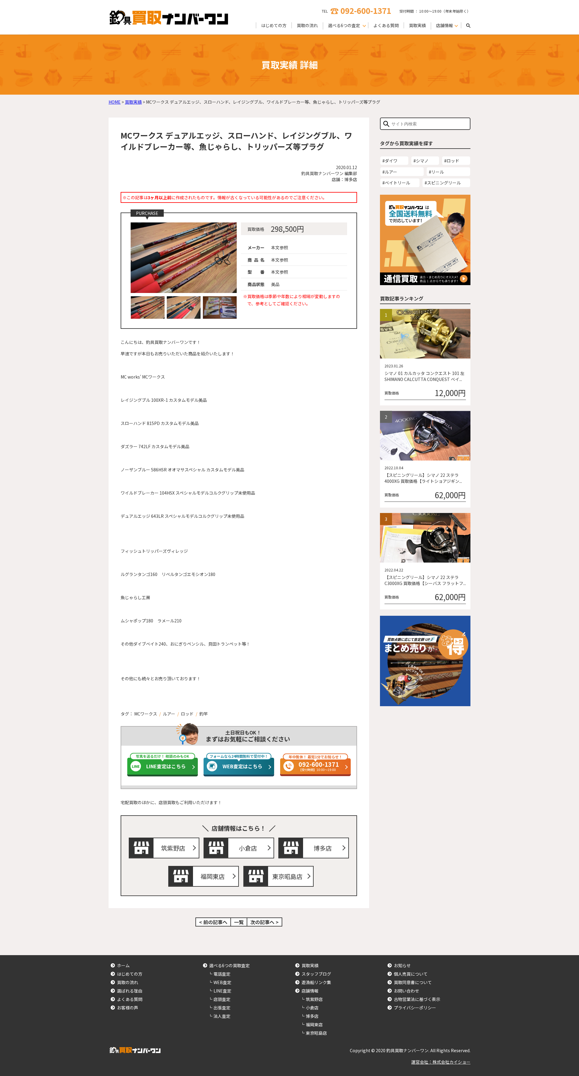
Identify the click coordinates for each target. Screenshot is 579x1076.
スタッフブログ (316, 974)
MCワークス (145, 714)
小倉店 (248, 848)
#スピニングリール (443, 183)
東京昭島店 (287, 876)
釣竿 (203, 714)
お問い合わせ (406, 991)
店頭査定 (222, 999)
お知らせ (402, 965)
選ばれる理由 (129, 991)
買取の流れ (307, 25)
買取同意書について (413, 982)
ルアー (169, 714)
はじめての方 (273, 25)
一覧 (239, 922)
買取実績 (417, 25)
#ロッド (451, 161)
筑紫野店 (173, 848)
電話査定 (222, 974)
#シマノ (421, 161)
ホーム (123, 965)
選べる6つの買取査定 (229, 965)
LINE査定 (222, 991)
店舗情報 (310, 991)
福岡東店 (213, 876)
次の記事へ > (264, 922)
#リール (436, 172)
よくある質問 (386, 25)
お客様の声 (127, 1008)
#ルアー (389, 172)
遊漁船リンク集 (316, 982)
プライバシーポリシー (415, 1008)
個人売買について (411, 974)
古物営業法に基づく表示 (417, 999)
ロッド (187, 714)
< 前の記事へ (213, 922)
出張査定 (222, 1008)
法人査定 (222, 1016)
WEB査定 (222, 982)
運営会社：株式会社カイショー (440, 1062)
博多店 (323, 848)
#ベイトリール (396, 183)
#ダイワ (389, 161)
